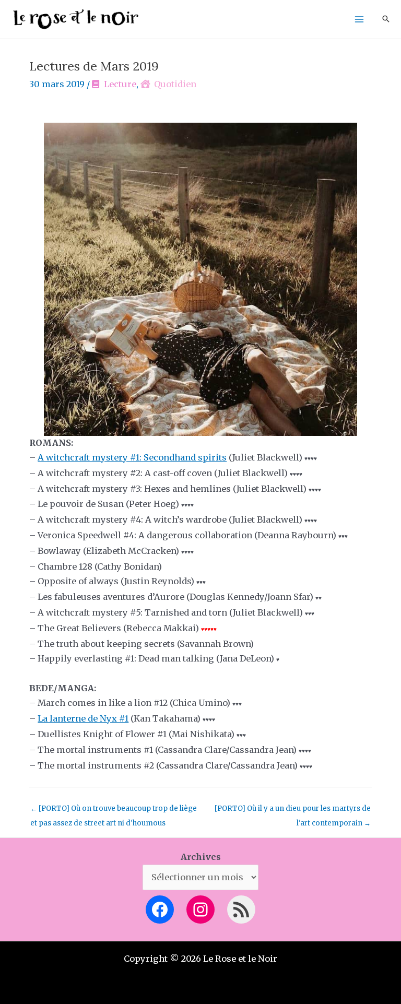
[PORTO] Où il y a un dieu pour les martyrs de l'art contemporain (293, 811)
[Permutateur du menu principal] (359, 19)
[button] (386, 20)
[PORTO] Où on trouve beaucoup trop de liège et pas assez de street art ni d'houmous (113, 811)
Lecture (120, 84)
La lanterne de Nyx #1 (83, 718)
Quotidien (175, 84)
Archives (201, 857)
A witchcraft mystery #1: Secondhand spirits (132, 457)
